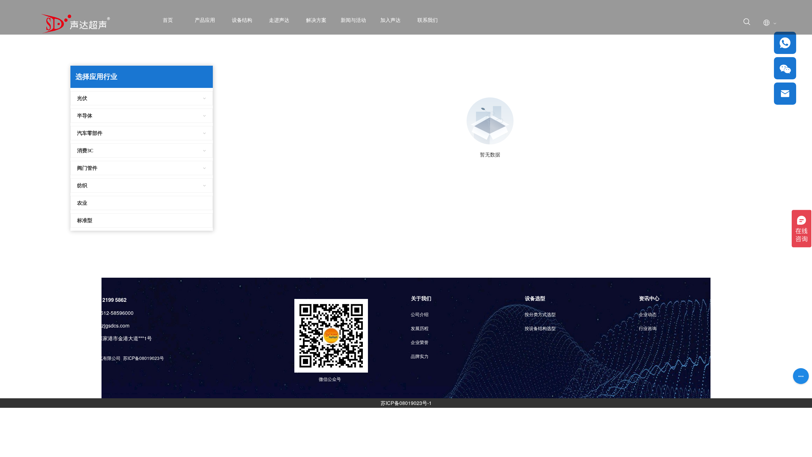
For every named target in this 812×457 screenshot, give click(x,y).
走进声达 (279, 20)
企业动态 (648, 314)
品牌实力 (420, 356)
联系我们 (427, 20)
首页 (168, 20)
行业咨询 (648, 328)
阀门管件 (87, 168)
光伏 (82, 98)
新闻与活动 (353, 20)
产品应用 (205, 20)
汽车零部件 (89, 133)
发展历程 (420, 328)
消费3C (85, 150)
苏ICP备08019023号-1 (406, 403)
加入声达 (390, 20)
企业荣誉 (420, 342)
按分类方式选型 (540, 314)
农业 (82, 203)
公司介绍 (420, 314)
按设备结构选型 (540, 328)
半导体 (84, 115)
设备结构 (242, 20)
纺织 (82, 185)
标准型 (84, 220)
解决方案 (316, 20)
